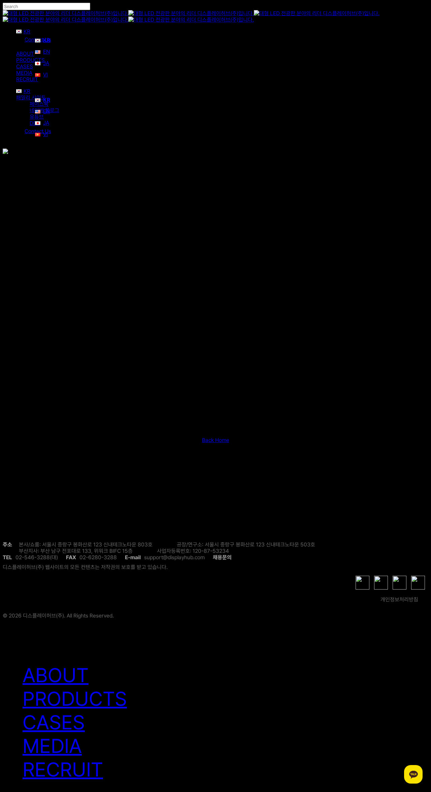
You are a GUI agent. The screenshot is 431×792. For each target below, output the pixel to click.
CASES (54, 722)
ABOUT (56, 675)
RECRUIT (63, 769)
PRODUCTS (75, 698)
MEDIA (52, 746)
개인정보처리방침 (399, 599)
